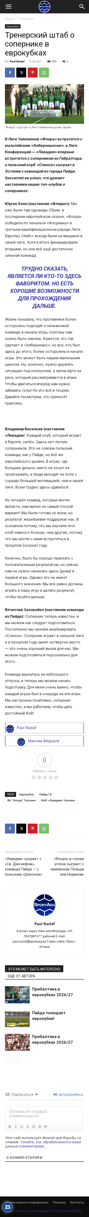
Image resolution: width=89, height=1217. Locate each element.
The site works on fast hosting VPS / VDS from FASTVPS (44, 1211)
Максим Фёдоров (43, 740)
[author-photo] (44, 917)
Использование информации (26, 1202)
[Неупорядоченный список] (39, 1127)
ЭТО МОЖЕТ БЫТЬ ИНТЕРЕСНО (34, 969)
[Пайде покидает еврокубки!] (17, 1018)
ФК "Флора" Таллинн (21, 800)
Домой (10, 18)
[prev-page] (8, 1061)
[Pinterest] (33, 72)
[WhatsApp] (44, 72)
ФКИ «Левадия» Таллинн (58, 800)
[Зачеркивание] (27, 1127)
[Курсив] (16, 1127)
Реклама (59, 1202)
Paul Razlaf (17, 61)
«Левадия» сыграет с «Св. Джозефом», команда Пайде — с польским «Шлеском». (24, 867)
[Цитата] (45, 1127)
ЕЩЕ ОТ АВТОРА (21, 976)
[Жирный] (10, 1127)
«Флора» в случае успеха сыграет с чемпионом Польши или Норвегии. (67, 867)
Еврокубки (26, 18)
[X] (21, 72)
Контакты (77, 1202)
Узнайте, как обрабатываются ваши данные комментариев (43, 1144)
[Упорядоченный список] (33, 1127)
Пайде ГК (45, 794)
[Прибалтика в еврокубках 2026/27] (17, 994)
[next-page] (16, 1061)
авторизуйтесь (70, 1094)
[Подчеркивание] (21, 1127)
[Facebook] (10, 72)
